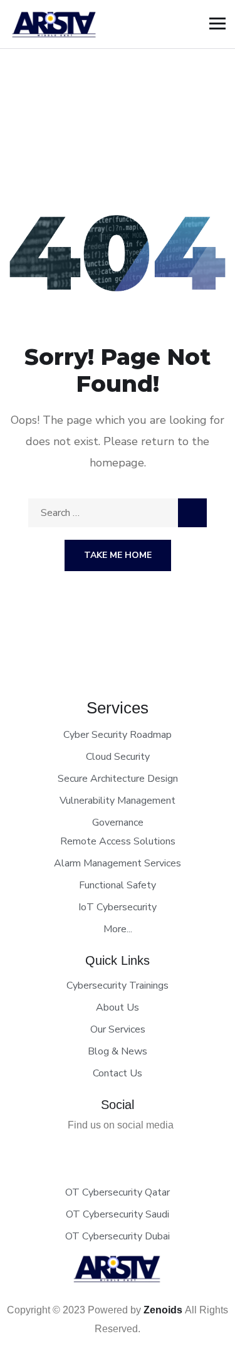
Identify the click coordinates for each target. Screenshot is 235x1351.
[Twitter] (87, 1150)
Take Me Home (118, 555)
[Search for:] (117, 513)
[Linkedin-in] (127, 1150)
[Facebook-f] (107, 1150)
